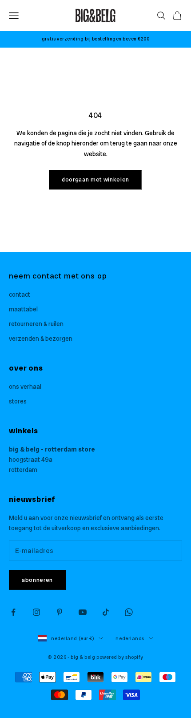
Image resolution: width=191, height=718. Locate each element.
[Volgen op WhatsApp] (128, 612)
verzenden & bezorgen (40, 339)
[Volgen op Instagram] (36, 612)
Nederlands (129, 638)
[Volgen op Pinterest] (59, 612)
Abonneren (37, 580)
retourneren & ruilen (36, 324)
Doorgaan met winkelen (95, 179)
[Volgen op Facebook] (13, 612)
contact (19, 294)
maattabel (23, 309)
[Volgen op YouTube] (82, 612)
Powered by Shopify (119, 657)
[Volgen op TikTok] (105, 612)
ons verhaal (25, 387)
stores (18, 401)
